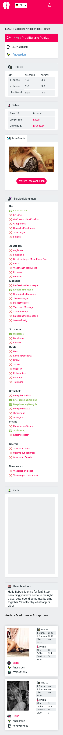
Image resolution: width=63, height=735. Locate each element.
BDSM (16, 360)
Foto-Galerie (18, 138)
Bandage (17, 377)
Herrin (16, 351)
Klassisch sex (20, 210)
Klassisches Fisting (23, 426)
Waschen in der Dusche (25, 268)
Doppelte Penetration (24, 228)
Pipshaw (17, 272)
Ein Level (17, 215)
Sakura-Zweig (20, 320)
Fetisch (17, 236)
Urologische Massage (24, 294)
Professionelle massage (25, 285)
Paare (16, 263)
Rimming (17, 276)
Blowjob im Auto (21, 408)
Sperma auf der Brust (24, 453)
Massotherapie (21, 302)
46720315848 (20, 47)
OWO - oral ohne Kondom (26, 219)
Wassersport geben (23, 471)
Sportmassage (20, 311)
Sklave (16, 364)
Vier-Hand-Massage (23, 307)
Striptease (18, 334)
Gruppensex (19, 223)
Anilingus (18, 417)
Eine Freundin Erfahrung (25, 400)
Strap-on (17, 369)
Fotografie (18, 254)
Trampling (18, 382)
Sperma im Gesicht (22, 457)
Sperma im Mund (21, 448)
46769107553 (20, 725)
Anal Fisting (19, 430)
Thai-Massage (20, 298)
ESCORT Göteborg (15, 28)
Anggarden (19, 54)
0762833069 (20, 672)
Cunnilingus (19, 413)
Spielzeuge (19, 232)
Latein (36, 119)
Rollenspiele (19, 373)
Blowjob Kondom (22, 395)
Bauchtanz (18, 338)
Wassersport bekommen (25, 475)
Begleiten (18, 250)
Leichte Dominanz (22, 355)
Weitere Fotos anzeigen (32, 181)
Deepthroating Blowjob (25, 404)
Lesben (17, 342)
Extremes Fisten (21, 435)
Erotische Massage (23, 289)
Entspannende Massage (25, 316)
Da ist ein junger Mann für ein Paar (30, 259)
